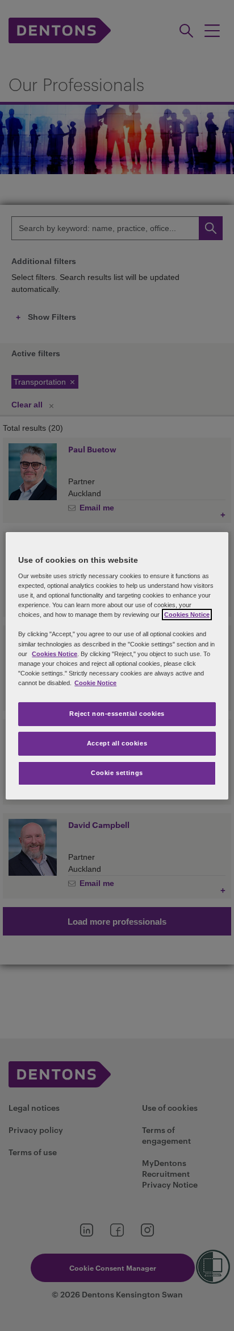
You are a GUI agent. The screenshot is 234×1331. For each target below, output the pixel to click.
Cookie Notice (95, 682)
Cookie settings (117, 772)
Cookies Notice (187, 614)
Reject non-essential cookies (117, 713)
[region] (117, 665)
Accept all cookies (117, 743)
